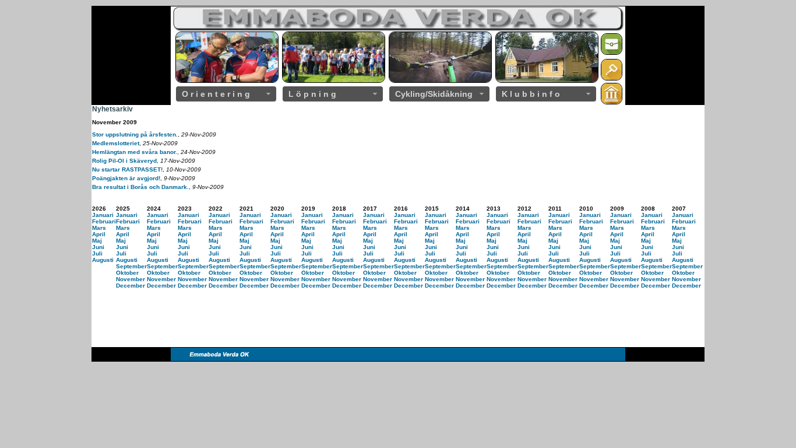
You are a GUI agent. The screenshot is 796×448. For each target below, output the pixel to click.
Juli (97, 253)
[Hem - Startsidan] (611, 102)
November (130, 279)
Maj (97, 240)
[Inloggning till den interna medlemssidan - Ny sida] (611, 78)
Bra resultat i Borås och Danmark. (140, 187)
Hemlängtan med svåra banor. (134, 152)
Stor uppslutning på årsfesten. (135, 134)
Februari (104, 221)
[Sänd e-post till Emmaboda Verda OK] (611, 53)
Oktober (127, 273)
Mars (99, 228)
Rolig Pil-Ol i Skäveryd (124, 161)
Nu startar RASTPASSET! (127, 169)
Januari (103, 215)
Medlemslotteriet (115, 143)
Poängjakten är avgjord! (126, 178)
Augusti (103, 260)
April (98, 234)
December (130, 285)
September (131, 266)
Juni (98, 247)
